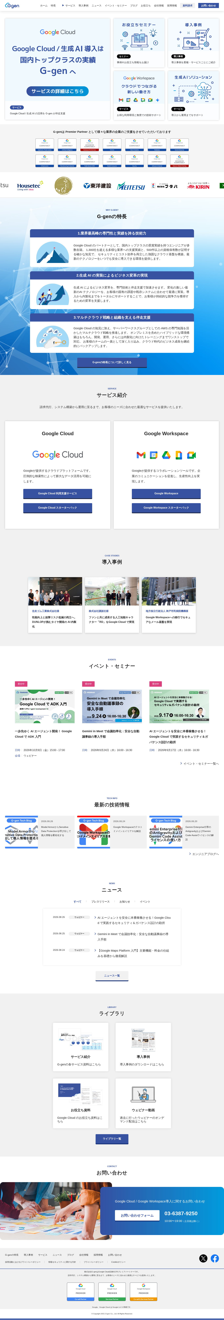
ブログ (134, 5)
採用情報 (172, 5)
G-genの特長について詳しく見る (112, 362)
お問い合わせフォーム (137, 1215)
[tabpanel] (112, 937)
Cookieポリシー (118, 1262)
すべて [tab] (77, 901)
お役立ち (146, 5)
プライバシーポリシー (93, 1262)
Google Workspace (166, 493)
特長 (53, 5)
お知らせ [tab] (125, 901)
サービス (70, 5)
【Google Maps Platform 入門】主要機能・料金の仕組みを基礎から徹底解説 (133, 953)
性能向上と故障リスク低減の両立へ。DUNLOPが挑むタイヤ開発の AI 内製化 (54, 622)
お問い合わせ (208, 5)
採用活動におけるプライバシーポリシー (23, 1262)
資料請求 (188, 5)
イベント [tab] (145, 901)
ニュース (97, 5)
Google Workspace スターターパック (166, 507)
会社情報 (159, 5)
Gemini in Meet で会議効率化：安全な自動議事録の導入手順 (133, 936)
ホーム (44, 5)
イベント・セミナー (116, 5)
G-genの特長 (12, 1255)
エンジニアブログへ (205, 854)
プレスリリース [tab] (100, 901)
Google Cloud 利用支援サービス (57, 493)
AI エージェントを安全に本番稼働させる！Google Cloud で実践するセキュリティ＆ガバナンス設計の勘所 (178, 737)
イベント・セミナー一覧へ (201, 763)
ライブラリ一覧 (112, 1138)
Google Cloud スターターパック (57, 507)
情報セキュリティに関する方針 (62, 1262)
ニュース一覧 (112, 975)
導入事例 (83, 5)
